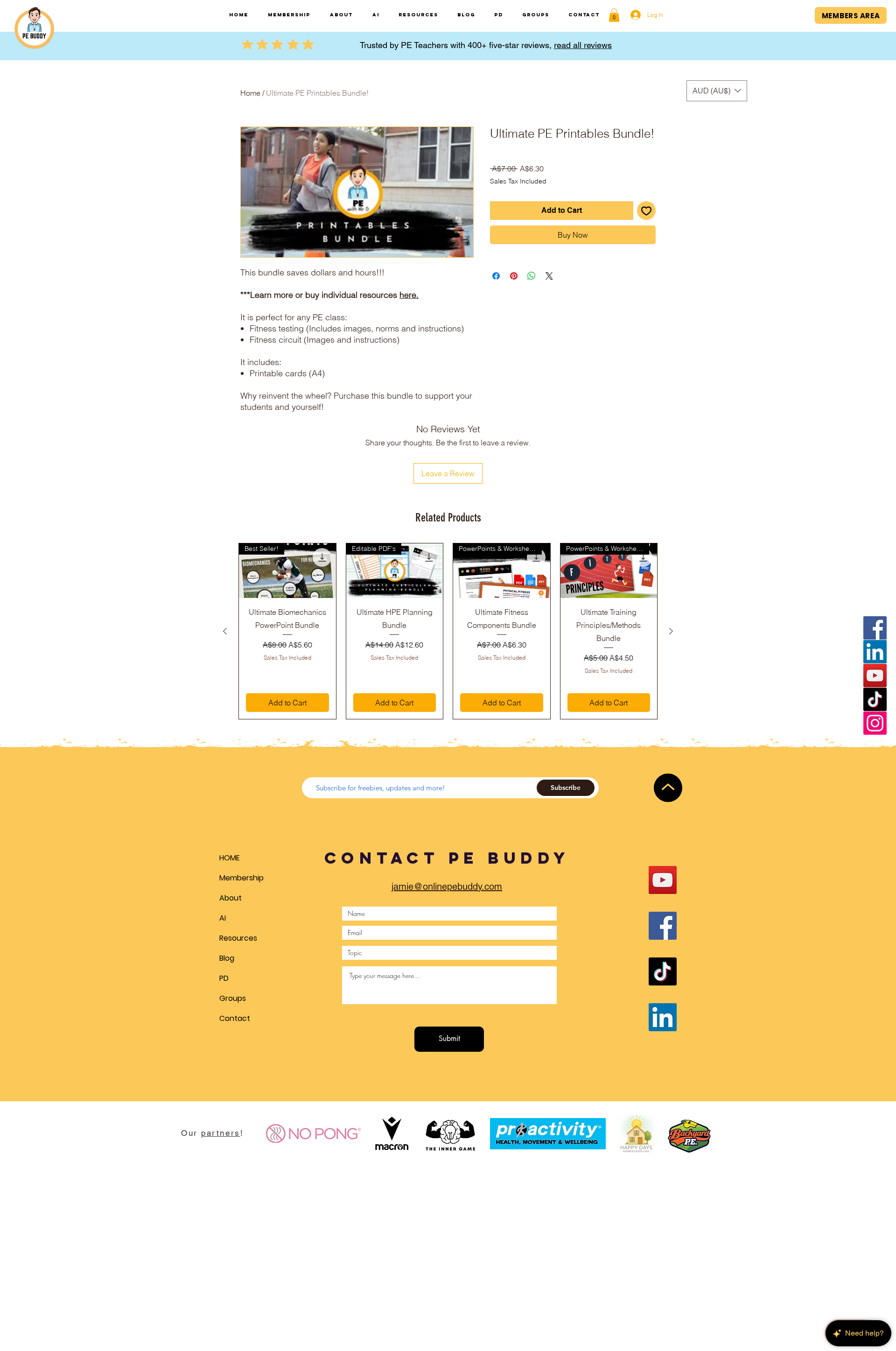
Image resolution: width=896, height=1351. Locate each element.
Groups (232, 998)
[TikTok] (875, 699)
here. (409, 294)
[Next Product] (671, 631)
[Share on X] (549, 290)
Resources (238, 938)
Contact (234, 1018)
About (230, 898)
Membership (241, 878)
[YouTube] (875, 675)
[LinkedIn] (875, 651)
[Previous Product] (225, 631)
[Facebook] (875, 628)
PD (224, 978)
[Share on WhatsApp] (531, 290)
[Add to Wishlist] (646, 225)
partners (220, 1133)
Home (250, 93)
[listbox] (716, 90)
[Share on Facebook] (496, 290)
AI (222, 918)
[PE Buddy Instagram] (875, 723)
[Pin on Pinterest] (513, 290)
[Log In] (632, 15)
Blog (226, 958)
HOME (229, 857)
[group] (448, 631)
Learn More (635, 196)
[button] (614, 15)
